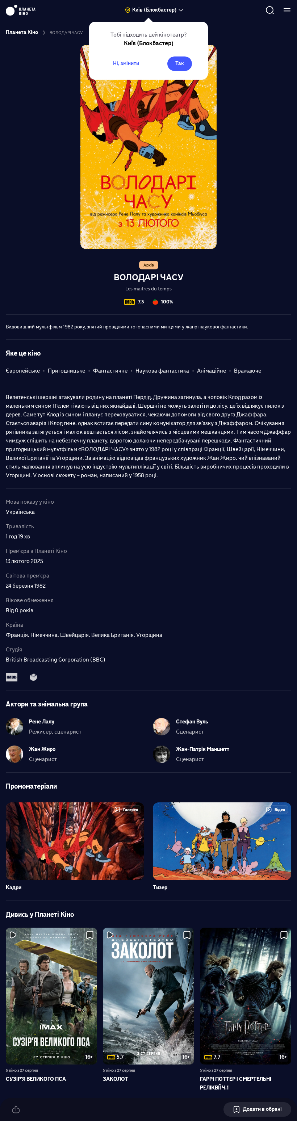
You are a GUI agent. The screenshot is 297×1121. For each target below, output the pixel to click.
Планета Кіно (22, 32)
